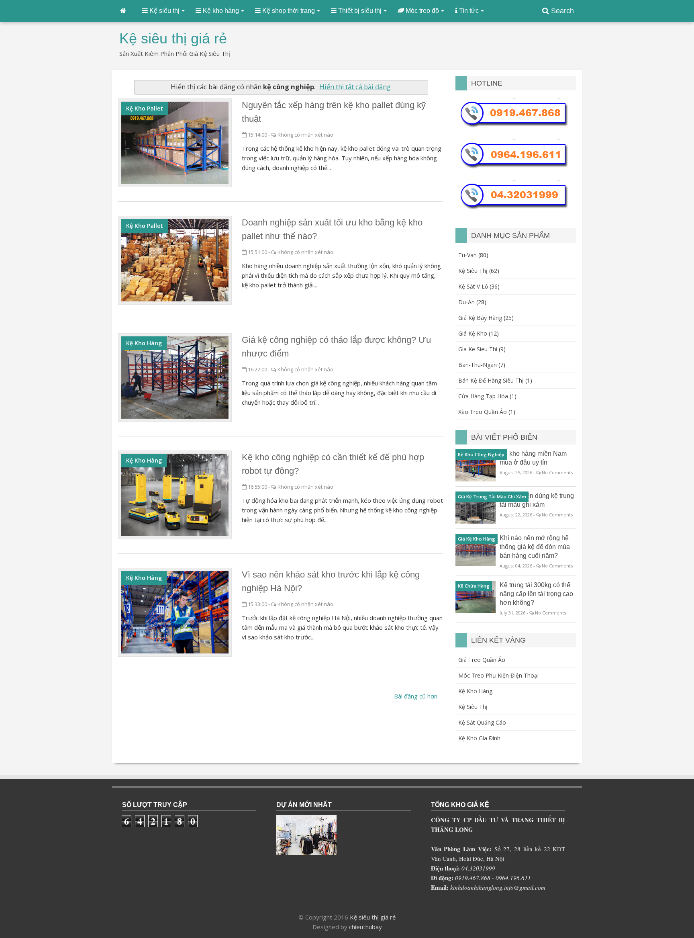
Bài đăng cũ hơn (415, 696)
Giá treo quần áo (481, 660)
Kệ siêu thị (473, 707)
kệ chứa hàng (474, 586)
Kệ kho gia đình (479, 738)
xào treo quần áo (482, 412)
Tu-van (467, 255)
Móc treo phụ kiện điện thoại (498, 675)
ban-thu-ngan (477, 365)
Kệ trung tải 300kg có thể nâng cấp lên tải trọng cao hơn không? (536, 594)
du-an (466, 302)
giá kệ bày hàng (480, 318)
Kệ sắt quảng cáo (482, 722)
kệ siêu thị (473, 270)
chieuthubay (365, 927)
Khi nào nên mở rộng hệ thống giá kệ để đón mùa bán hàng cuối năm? (535, 547)
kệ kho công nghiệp (481, 454)
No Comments (557, 472)
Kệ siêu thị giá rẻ (373, 917)
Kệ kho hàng (475, 691)
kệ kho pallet (144, 108)
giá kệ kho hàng (476, 539)
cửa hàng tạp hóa (483, 396)
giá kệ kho (472, 333)
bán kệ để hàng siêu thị (491, 380)
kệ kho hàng (144, 343)
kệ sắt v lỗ (473, 286)
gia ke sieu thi (477, 349)
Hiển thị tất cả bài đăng (355, 86)
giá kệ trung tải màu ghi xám (492, 497)
